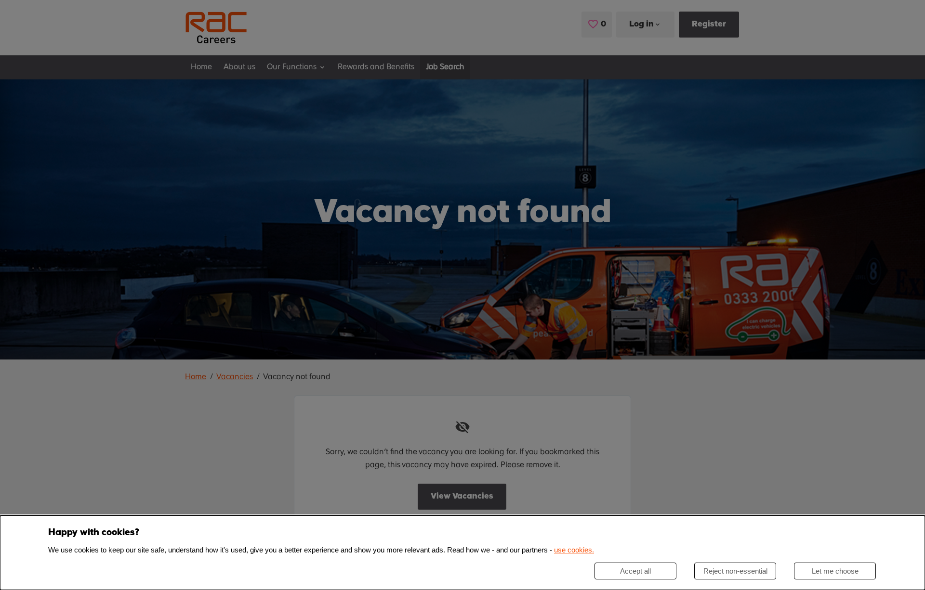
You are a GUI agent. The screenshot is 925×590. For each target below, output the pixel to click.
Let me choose (835, 571)
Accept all (635, 571)
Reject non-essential (735, 571)
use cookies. (574, 550)
